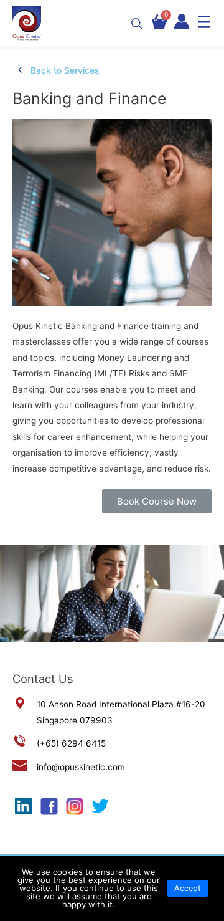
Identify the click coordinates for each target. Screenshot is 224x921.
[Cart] (159, 21)
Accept (187, 888)
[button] (157, 501)
